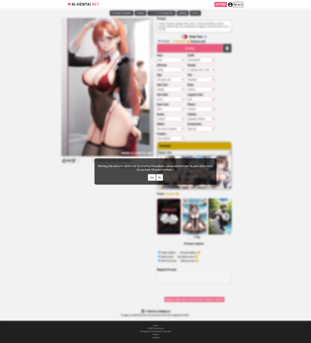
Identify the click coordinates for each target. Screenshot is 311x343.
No (159, 177)
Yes (152, 177)
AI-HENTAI (85, 4)
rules (155, 325)
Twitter (155, 334)
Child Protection (155, 328)
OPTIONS (220, 4)
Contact (155, 337)
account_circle (230, 4)
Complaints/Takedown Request (155, 331)
